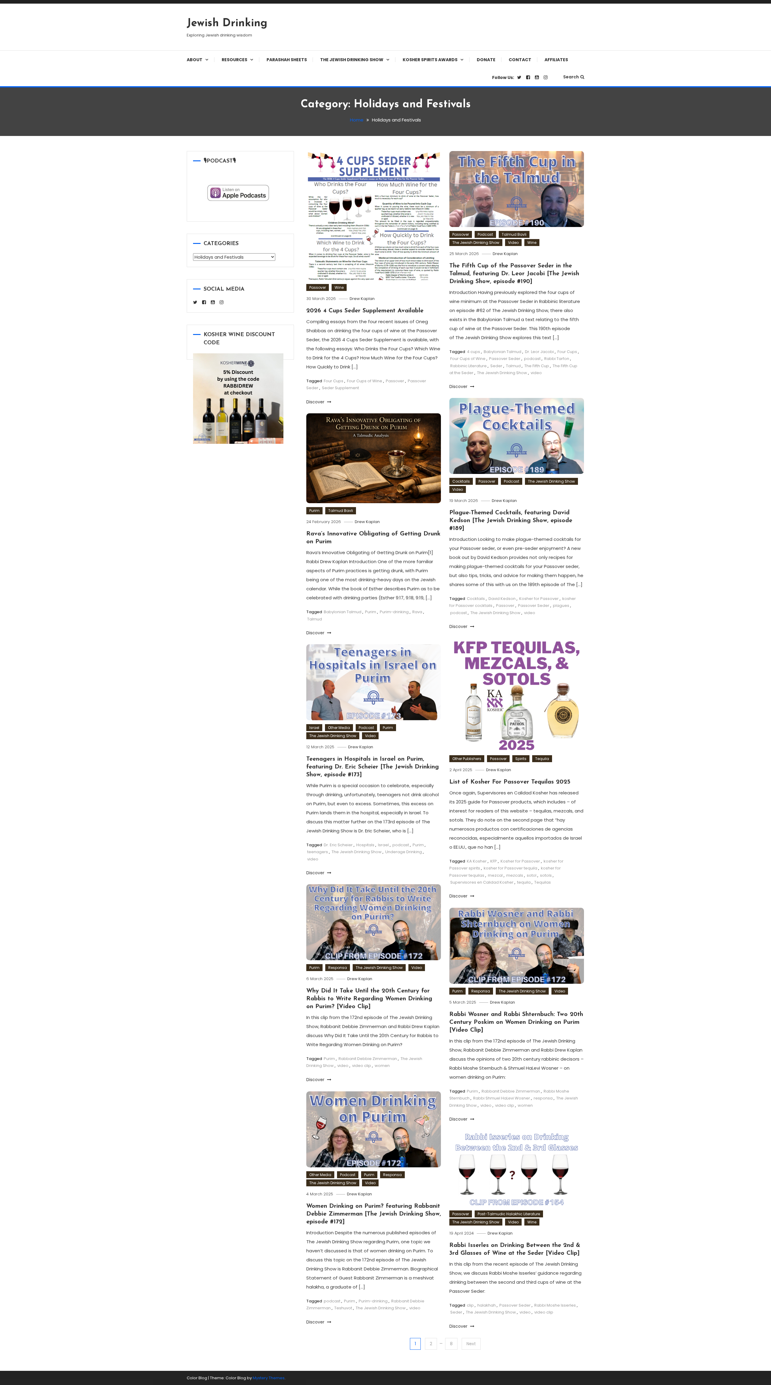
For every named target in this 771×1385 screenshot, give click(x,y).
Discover (316, 402)
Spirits (520, 758)
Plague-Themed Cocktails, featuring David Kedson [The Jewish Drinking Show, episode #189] (510, 521)
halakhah (486, 1305)
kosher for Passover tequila (510, 868)
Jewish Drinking (227, 23)
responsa (543, 1098)
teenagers (317, 852)
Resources (234, 60)
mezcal (495, 875)
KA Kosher (477, 861)
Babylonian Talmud (502, 352)
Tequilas (542, 882)
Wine (339, 287)
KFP (493, 861)
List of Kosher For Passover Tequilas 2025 (509, 782)
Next (471, 1344)
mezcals (514, 875)
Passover (317, 287)
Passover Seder (504, 358)
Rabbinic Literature (468, 366)
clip (470, 1305)
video (536, 373)
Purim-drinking (394, 612)
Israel (314, 727)
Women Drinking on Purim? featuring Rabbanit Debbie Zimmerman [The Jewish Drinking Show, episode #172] (373, 1214)
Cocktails (461, 481)
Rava (417, 612)
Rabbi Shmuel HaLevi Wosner (501, 1098)
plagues (561, 605)
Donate (486, 60)
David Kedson (502, 598)
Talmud (513, 366)
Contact (520, 60)
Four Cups (333, 381)
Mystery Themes (269, 1378)
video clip (361, 1065)
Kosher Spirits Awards (430, 60)
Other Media (339, 727)
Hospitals (365, 845)
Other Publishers (466, 758)
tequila (524, 882)
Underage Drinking (403, 852)
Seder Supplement (340, 388)
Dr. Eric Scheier (338, 845)
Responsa (337, 967)
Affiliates (556, 60)
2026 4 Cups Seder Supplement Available (364, 311)
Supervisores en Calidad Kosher (481, 882)
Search (571, 77)
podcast (532, 358)
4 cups (473, 352)
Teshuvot (343, 1308)
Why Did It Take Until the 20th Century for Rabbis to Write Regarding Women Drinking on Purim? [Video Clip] (369, 999)
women (382, 1065)
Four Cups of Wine (364, 381)
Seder (496, 366)
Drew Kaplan (362, 298)
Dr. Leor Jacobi (539, 352)
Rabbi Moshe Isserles (555, 1305)
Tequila (542, 758)
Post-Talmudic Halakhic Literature (509, 1213)
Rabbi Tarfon (556, 358)
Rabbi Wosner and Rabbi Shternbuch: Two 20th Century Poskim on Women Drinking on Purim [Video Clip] (516, 1022)
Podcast (485, 234)
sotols (546, 875)
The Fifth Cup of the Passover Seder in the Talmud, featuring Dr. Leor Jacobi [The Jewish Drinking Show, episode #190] (514, 274)
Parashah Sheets (287, 60)
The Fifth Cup (536, 366)
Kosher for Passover (539, 598)
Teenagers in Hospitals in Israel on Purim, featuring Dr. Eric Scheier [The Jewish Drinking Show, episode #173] (372, 767)
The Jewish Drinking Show (351, 60)
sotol (531, 875)
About (194, 60)
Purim (314, 510)
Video (513, 242)
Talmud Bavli (514, 234)
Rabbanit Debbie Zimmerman (368, 1059)
